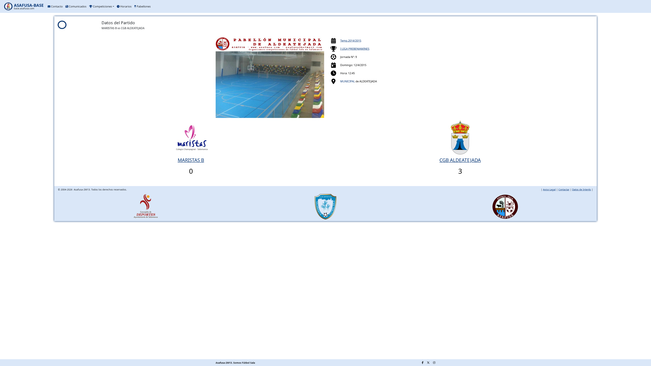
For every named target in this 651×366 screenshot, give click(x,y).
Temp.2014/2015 (350, 41)
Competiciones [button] (102, 6)
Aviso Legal (549, 189)
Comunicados (77, 6)
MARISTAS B (191, 160)
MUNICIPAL (347, 81)
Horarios (126, 6)
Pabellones (143, 6)
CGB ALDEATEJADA (460, 160)
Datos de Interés (581, 189)
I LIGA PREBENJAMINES (354, 49)
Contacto (56, 6)
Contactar (563, 189)
